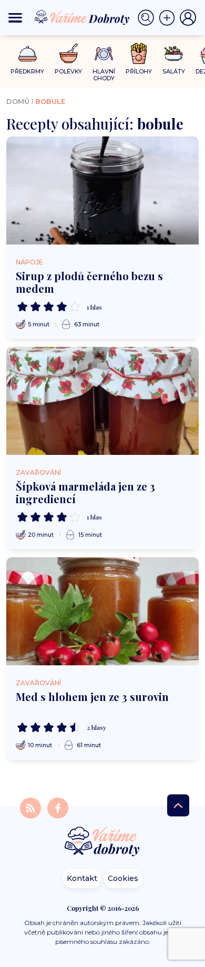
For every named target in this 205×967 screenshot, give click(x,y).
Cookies (123, 878)
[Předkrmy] (27, 53)
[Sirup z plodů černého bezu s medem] (102, 190)
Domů (17, 101)
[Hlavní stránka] (102, 842)
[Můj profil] (188, 17)
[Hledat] (148, 17)
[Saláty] (174, 53)
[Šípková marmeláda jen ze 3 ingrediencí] (102, 401)
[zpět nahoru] (178, 805)
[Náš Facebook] (57, 807)
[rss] (31, 807)
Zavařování (38, 472)
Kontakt (82, 878)
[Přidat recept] (169, 17)
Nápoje (29, 262)
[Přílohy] (139, 53)
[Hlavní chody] (104, 54)
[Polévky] (68, 54)
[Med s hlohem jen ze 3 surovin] (102, 611)
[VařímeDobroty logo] (82, 17)
